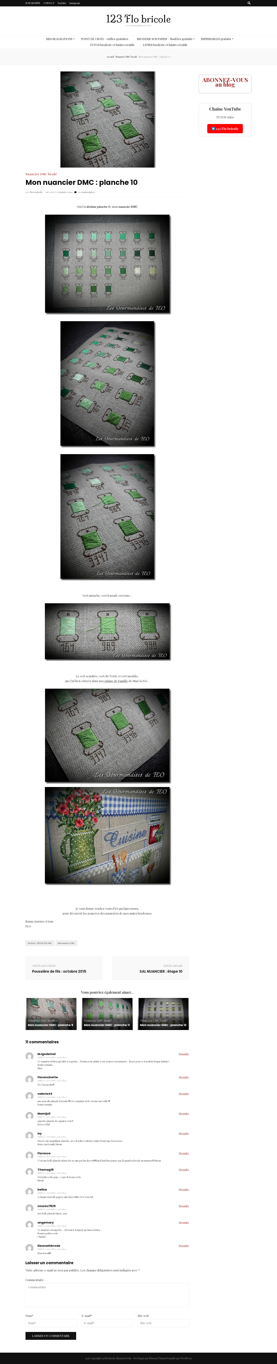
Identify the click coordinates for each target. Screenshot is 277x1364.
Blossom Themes (157, 1358)
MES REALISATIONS (59, 39)
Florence (44, 1153)
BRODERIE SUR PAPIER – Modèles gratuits (164, 39)
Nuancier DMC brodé (41, 174)
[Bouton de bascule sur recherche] (249, 3)
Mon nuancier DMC (66, 943)
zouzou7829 (47, 1206)
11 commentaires (86, 192)
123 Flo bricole (138, 19)
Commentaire (34, 1280)
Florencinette (48, 1077)
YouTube (62, 3)
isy (40, 1133)
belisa (42, 1189)
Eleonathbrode (49, 1246)
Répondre (184, 1053)
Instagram (74, 3)
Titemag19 (46, 1170)
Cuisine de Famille (115, 681)
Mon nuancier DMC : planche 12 (163, 1025)
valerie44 (45, 1094)
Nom (29, 1316)
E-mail (87, 1316)
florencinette (36, 192)
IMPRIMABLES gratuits (216, 39)
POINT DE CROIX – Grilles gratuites (104, 39)
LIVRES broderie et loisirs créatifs (165, 45)
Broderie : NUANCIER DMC (40, 943)
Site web (143, 1316)
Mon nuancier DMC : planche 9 (50, 1025)
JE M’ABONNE (32, 3)
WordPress (186, 1358)
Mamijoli (44, 1114)
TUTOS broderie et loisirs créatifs (112, 45)
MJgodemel (47, 1054)
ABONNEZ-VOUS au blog (225, 82)
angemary (46, 1222)
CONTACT (48, 3)
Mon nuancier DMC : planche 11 (107, 1025)
